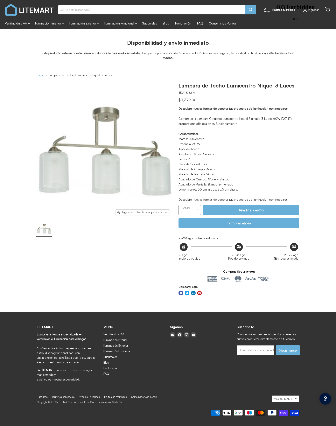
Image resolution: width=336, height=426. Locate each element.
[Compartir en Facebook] (180, 293)
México (283, 398)
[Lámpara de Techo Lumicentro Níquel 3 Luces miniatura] (44, 228)
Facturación (183, 23)
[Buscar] (250, 9)
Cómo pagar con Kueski (144, 396)
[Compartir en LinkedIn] (193, 293)
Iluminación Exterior (83, 23)
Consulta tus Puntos (222, 23)
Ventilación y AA (16, 23)
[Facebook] (179, 335)
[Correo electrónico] (172, 335)
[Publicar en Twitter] (187, 293)
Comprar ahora (239, 223)
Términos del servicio (63, 396)
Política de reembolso (115, 396)
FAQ (200, 23)
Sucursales (149, 23)
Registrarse (288, 350)
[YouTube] (193, 335)
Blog (166, 23)
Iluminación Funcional (119, 23)
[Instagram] (186, 335)
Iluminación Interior (48, 23)
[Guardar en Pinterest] (199, 293)
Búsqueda (42, 396)
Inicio (40, 75)
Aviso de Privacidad (89, 396)
